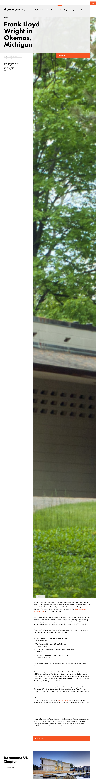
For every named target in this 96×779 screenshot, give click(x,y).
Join (93, 3)
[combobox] (17, 767)
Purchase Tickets (62, 55)
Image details (39, 597)
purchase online (63, 700)
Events (6, 17)
